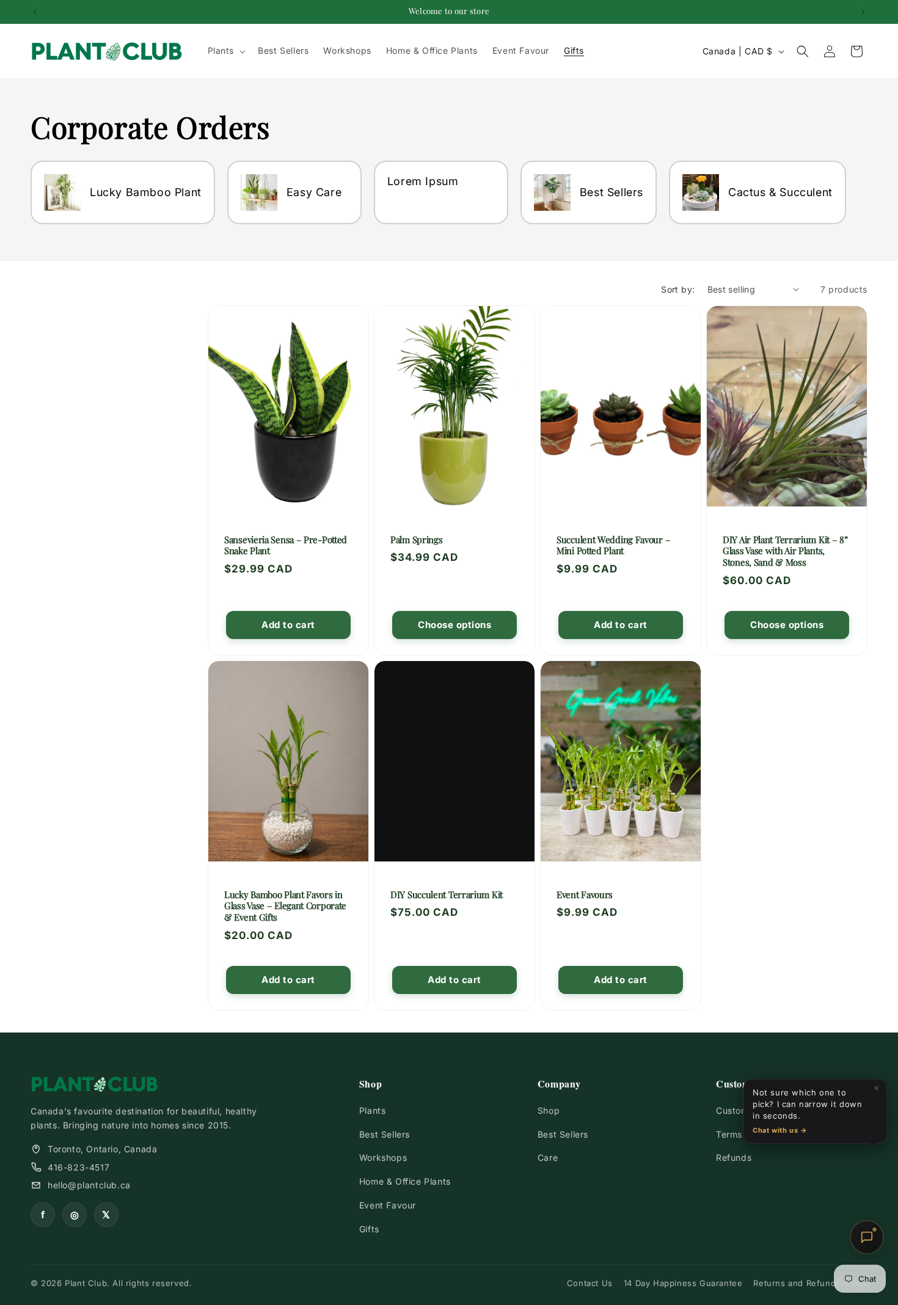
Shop (549, 1110)
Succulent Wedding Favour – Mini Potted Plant (613, 545)
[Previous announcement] (34, 11)
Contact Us (590, 1283)
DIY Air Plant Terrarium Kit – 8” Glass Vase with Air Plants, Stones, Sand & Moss (785, 550)
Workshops (383, 1157)
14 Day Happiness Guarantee (683, 1283)
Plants (372, 1110)
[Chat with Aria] (866, 1237)
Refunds (733, 1157)
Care (548, 1157)
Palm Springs (416, 539)
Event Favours (585, 894)
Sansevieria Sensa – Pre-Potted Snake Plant (285, 545)
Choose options (454, 625)
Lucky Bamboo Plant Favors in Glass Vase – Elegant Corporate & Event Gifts (285, 905)
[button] (225, 51)
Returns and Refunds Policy (810, 1283)
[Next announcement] (863, 11)
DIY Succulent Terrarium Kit (446, 894)
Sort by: (678, 289)
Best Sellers (384, 1134)
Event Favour (387, 1205)
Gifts (369, 1229)
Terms (729, 1134)
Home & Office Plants (405, 1181)
